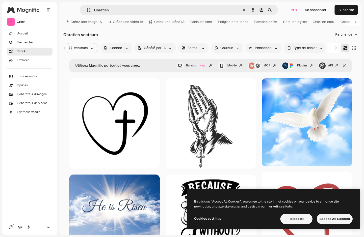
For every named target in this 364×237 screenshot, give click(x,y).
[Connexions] (11, 227)
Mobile (232, 65)
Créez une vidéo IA (128, 22)
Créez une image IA (86, 22)
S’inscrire (346, 10)
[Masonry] (345, 48)
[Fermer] (344, 66)
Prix (294, 10)
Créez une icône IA (169, 22)
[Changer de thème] (29, 227)
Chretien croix (324, 22)
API (330, 65)
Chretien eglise (295, 22)
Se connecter (316, 10)
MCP (266, 65)
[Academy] (20, 227)
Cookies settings (207, 218)
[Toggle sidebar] (48, 10)
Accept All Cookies (334, 219)
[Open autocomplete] (87, 10)
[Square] (354, 48)
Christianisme (201, 22)
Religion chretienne (233, 22)
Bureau (195, 65)
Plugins (302, 65)
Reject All (296, 219)
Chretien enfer (265, 22)
